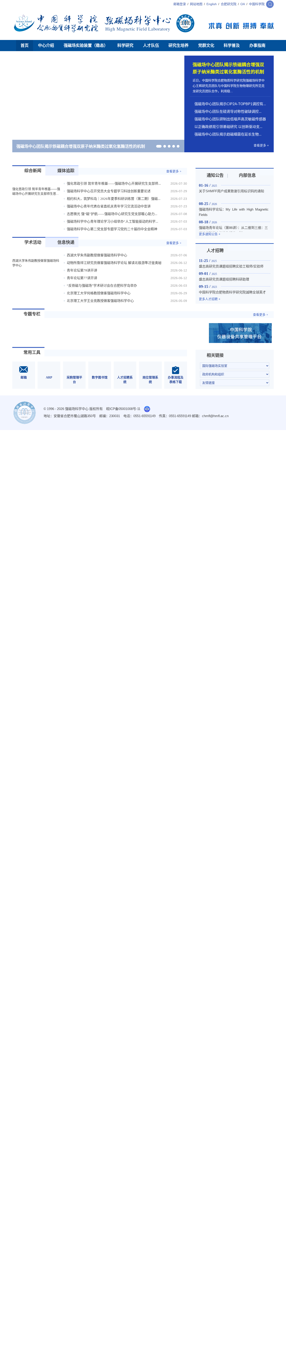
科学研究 (125, 45)
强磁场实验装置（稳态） (86, 45)
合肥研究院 (228, 4)
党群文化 (206, 45)
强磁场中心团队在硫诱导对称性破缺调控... (227, 111)
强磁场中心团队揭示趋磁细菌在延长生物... (227, 134)
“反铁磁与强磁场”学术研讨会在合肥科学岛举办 (102, 302)
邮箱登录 (179, 4)
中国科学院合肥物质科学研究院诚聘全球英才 (232, 309)
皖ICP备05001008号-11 (123, 426)
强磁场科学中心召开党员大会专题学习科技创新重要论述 (109, 208)
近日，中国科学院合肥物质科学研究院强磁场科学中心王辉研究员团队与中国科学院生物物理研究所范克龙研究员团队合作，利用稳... (229, 86)
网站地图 (196, 4)
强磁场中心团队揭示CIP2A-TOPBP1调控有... (230, 104)
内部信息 (247, 192)
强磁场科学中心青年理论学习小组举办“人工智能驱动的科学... (112, 238)
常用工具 (31, 369)
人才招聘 (215, 267)
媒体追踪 (65, 187)
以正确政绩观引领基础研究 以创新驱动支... (228, 127)
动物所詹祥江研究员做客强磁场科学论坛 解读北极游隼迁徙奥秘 (114, 280)
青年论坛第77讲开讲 (82, 295)
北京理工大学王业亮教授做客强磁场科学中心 (100, 318)
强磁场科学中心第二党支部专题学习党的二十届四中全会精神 (112, 246)
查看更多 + (261, 145)
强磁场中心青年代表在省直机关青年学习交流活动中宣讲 (109, 223)
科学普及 (232, 45)
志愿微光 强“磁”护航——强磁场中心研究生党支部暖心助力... (112, 231)
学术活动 (32, 259)
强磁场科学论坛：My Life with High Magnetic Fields (234, 229)
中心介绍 (46, 45)
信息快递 (65, 259)
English (211, 4)
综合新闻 (32, 187)
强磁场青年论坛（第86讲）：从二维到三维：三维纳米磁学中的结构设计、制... (233, 247)
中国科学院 (257, 4)
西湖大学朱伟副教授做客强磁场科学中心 (97, 272)
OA (242, 4)
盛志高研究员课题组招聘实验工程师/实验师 (231, 283)
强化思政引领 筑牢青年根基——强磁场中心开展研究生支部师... (114, 200)
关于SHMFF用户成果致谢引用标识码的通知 (231, 208)
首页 (25, 45)
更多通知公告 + (209, 251)
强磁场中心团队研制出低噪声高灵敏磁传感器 (230, 119)
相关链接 (215, 372)
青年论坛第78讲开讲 (82, 287)
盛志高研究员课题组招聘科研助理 (224, 296)
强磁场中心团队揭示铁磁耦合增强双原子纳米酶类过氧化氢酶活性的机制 (80, 146)
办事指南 (257, 45)
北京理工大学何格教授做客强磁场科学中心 (98, 310)
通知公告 (215, 192)
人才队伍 (151, 45)
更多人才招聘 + (209, 316)
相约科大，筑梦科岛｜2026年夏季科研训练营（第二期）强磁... (113, 215)
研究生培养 (178, 45)
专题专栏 (31, 331)
